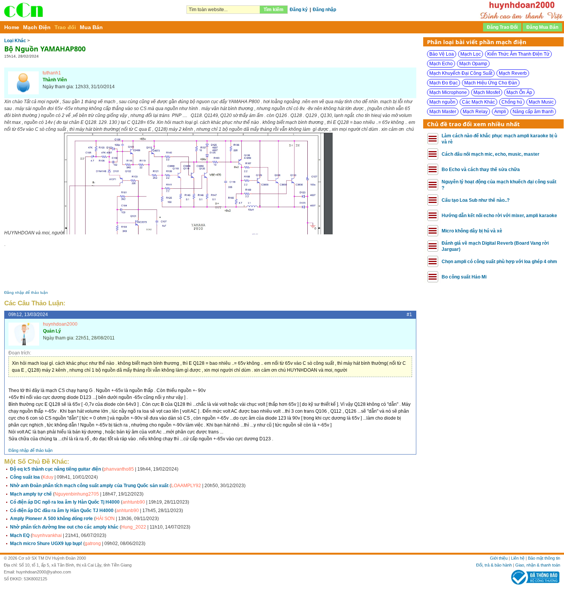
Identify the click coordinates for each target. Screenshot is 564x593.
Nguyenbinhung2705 (76, 494)
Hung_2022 (133, 527)
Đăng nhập (324, 9)
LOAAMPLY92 (186, 485)
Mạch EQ (20, 535)
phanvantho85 (119, 469)
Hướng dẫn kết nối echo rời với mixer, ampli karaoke (499, 215)
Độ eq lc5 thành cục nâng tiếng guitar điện (55, 469)
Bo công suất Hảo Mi (464, 277)
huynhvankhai (47, 535)
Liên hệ (517, 558)
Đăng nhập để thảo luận (26, 292)
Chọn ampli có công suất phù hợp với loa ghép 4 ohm (499, 261)
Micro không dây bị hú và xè (472, 231)
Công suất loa (25, 477)
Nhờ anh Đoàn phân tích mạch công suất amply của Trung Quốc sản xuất (89, 485)
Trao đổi (65, 27)
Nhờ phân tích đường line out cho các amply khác (64, 527)
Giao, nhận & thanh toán (537, 565)
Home (11, 27)
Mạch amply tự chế (31, 494)
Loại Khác (15, 40)
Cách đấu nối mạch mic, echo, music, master (490, 154)
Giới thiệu (499, 558)
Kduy (48, 477)
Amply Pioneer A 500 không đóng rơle (51, 518)
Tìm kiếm (274, 9)
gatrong (93, 543)
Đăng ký (299, 9)
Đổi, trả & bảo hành (494, 565)
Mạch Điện (37, 27)
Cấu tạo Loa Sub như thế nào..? (476, 200)
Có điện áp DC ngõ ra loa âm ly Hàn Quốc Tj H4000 (65, 502)
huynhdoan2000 (60, 324)
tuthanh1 (52, 73)
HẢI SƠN (106, 518)
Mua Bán (91, 27)
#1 (409, 314)
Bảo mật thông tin (544, 558)
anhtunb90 (133, 502)
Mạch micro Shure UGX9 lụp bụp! (46, 543)
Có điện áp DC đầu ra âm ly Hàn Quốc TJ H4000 (62, 510)
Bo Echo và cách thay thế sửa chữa (481, 169)
